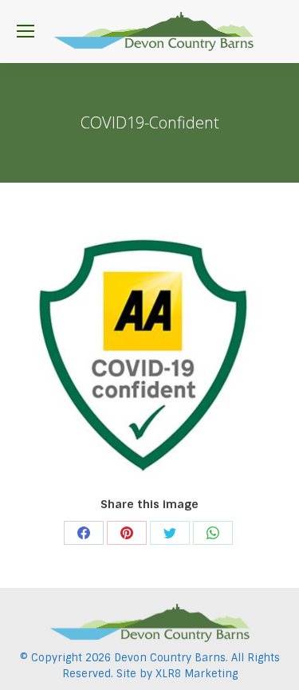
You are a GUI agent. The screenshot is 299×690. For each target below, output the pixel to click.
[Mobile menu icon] (25, 31)
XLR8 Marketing (196, 673)
